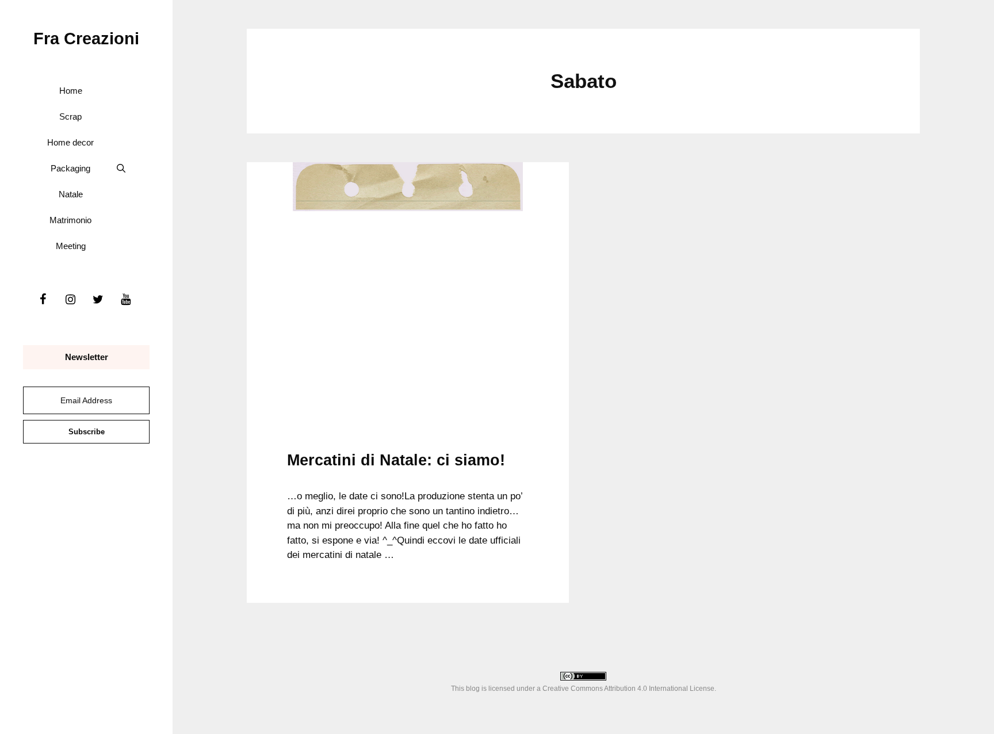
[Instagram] (70, 300)
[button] (121, 168)
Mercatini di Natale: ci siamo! (396, 460)
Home (70, 90)
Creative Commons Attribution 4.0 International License (628, 689)
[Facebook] (42, 300)
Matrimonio (70, 220)
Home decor (70, 142)
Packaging (70, 168)
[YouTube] (125, 300)
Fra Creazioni (86, 38)
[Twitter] (97, 300)
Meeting (71, 246)
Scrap (70, 116)
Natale (71, 194)
